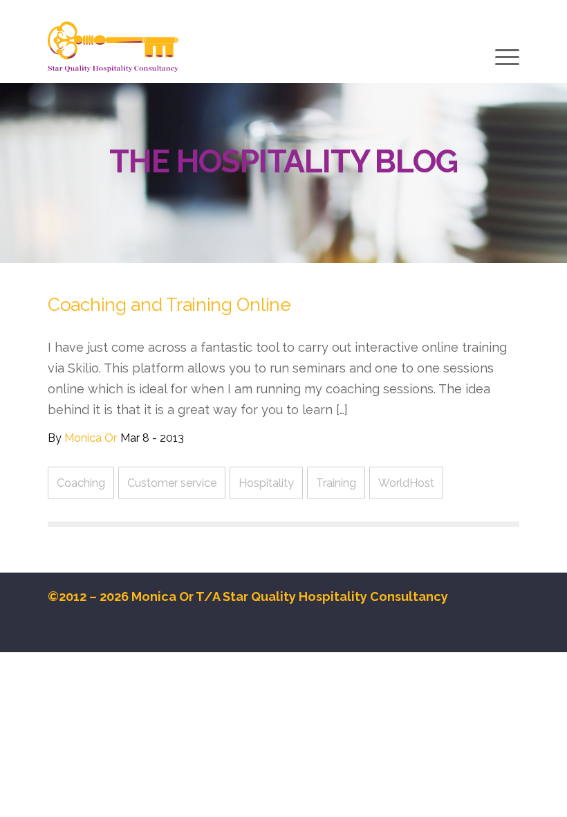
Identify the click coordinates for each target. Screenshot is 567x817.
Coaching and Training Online (169, 304)
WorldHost (406, 483)
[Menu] (505, 57)
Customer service (171, 483)
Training (336, 483)
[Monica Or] (113, 47)
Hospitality (266, 483)
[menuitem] (505, 59)
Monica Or (90, 438)
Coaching (81, 483)
